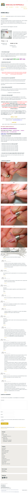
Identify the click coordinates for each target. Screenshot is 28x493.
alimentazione (4, 448)
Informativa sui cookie (16, 491)
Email (2, 414)
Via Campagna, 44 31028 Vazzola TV (3, 485)
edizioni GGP (4, 453)
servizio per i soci (4, 437)
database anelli (3, 67)
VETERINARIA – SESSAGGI (7, 441)
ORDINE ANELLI (5, 438)
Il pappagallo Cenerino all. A (7, 436)
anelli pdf (14, 122)
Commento (2, 400)
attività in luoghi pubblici (5, 450)
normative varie (4, 458)
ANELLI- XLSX (14, 117)
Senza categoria (4, 461)
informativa (3, 455)
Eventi (3, 454)
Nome (2, 411)
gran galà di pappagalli (15, 5)
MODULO (3, 16)
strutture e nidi (4, 462)
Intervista (3, 457)
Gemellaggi (25, 8)
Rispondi (4, 258)
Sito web (2, 416)
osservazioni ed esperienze (6, 459)
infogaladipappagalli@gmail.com (5, 487)
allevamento (3, 449)
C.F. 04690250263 (3, 486)
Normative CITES (4, 434)
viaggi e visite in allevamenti (6, 463)
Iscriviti (3, 433)
